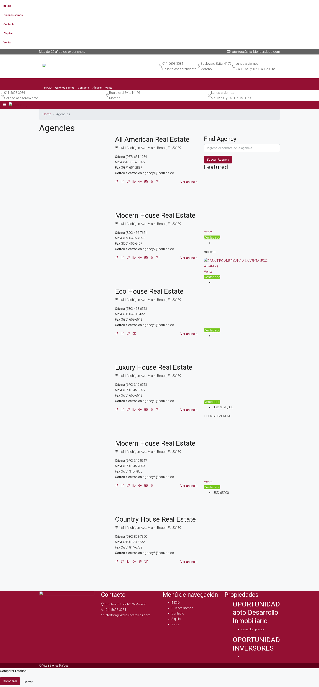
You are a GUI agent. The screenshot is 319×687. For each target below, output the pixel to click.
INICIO (7, 6)
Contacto (9, 24)
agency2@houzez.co (158, 249)
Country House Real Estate (155, 519)
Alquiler (8, 33)
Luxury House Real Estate (153, 367)
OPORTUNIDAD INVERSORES (256, 644)
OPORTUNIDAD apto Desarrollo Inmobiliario (256, 612)
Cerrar (28, 682)
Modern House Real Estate (155, 215)
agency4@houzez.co (158, 325)
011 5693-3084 (172, 64)
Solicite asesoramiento (179, 69)
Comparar (10, 681)
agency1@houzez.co (158, 173)
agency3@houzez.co (158, 401)
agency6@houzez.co (158, 477)
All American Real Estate (152, 139)
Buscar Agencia (218, 159)
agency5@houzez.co (158, 553)
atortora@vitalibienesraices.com (127, 615)
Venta (7, 42)
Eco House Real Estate (149, 291)
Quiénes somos (13, 15)
